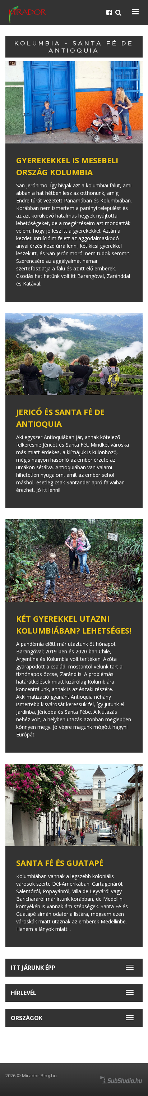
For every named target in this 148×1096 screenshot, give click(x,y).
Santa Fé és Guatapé (59, 862)
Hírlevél (23, 993)
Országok (26, 1018)
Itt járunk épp (33, 968)
